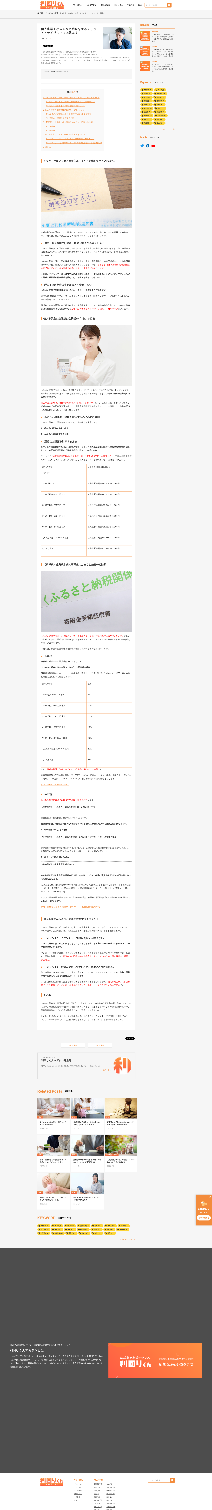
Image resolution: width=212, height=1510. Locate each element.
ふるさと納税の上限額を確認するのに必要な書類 (68, 114)
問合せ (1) (85, 1233)
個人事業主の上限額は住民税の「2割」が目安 (63, 110)
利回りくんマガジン (47, 13)
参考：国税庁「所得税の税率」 (55, 784)
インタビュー (78, 5)
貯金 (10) (97, 1226)
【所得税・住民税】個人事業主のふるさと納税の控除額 (68, 122)
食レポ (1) (58, 1226)
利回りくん (118, 5)
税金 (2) (69, 1229)
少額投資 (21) (59, 1233)
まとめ (47, 147)
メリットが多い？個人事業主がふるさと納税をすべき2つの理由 (71, 98)
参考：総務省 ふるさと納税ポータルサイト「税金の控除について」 (71, 907)
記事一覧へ (107, 1070)
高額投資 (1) (44, 1226)
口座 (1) (97, 1233)
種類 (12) (57, 1229)
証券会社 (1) (111, 1226)
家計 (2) (71, 1233)
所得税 (50, 126)
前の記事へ (100, 1045)
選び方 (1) (70, 1226)
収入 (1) (110, 1233)
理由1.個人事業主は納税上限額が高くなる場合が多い (70, 102)
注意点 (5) (110, 1229)
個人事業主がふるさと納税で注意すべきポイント (65, 134)
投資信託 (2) (44, 1233)
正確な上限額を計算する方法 (60, 118)
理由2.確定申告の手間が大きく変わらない (65, 106)
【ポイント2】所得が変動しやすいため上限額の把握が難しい (74, 143)
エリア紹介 (92, 5)
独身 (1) (96, 1229)
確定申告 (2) (84, 1229)
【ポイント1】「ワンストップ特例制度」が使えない (70, 139)
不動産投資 (105, 5)
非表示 (74, 92)
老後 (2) (123, 1226)
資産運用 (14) (84, 1226)
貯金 (140, 5)
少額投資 (131, 5)
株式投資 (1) (123, 1229)
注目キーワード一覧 (128, 1239)
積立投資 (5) (44, 1229)
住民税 (50, 130)
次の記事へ (73, 1045)
